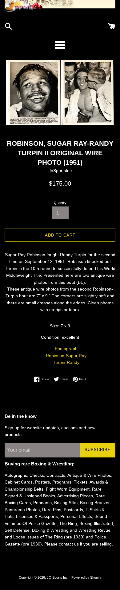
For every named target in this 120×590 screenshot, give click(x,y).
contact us (69, 544)
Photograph (66, 348)
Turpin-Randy (66, 362)
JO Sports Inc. (58, 577)
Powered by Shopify (86, 577)
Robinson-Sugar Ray (66, 355)
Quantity (60, 203)
